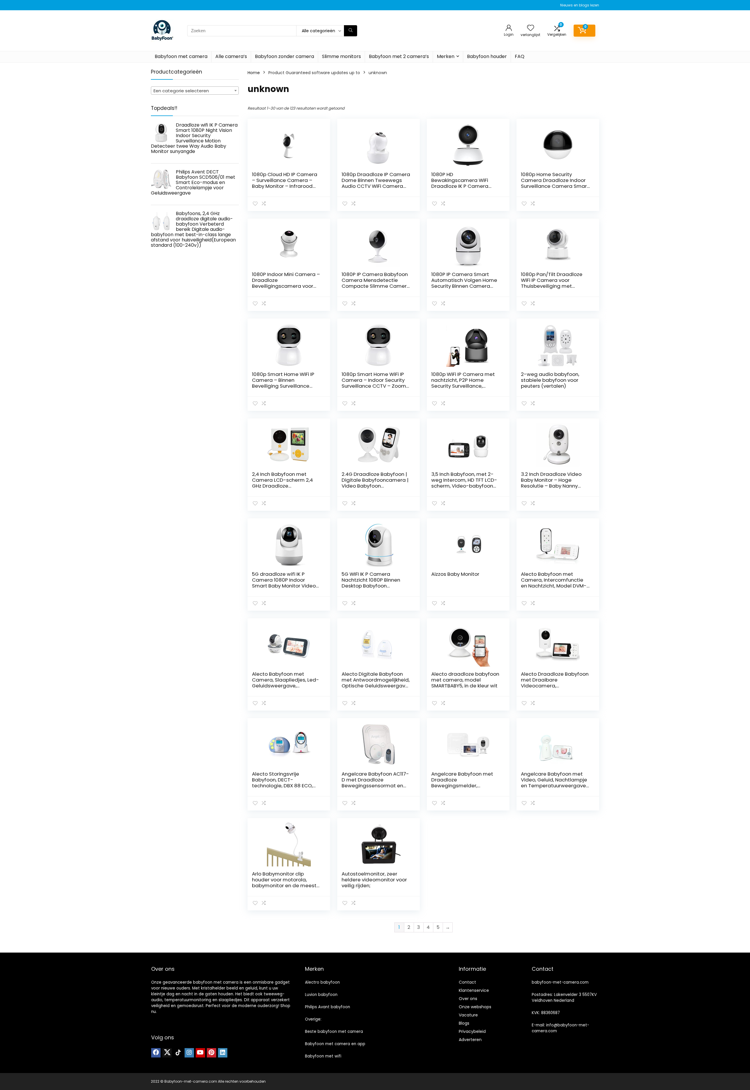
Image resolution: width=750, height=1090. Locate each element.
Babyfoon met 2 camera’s (399, 56)
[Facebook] (156, 1052)
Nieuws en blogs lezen (579, 5)
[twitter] (167, 1052)
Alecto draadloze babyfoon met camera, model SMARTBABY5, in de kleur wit (465, 679)
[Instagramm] (189, 1052)
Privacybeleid (472, 1031)
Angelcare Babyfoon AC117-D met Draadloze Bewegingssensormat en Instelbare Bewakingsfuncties (375, 785)
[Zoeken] (350, 30)
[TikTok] (178, 1052)
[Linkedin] (222, 1052)
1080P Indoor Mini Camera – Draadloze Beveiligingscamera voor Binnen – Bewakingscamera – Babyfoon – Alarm (286, 286)
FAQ (519, 56)
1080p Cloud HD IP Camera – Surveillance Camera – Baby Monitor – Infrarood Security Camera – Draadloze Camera (284, 186)
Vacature (468, 1015)
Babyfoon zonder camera (284, 56)
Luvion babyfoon (321, 994)
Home (254, 73)
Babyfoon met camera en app (335, 1044)
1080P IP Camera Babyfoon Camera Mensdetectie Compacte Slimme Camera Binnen (376, 283)
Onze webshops (475, 1007)
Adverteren (470, 1040)
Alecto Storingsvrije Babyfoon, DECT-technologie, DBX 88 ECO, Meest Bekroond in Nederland (282, 785)
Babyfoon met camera (181, 56)
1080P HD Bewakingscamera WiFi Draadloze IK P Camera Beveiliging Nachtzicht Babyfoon (459, 186)
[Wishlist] (530, 28)
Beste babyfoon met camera (334, 1031)
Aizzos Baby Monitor (455, 574)
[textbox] (194, 91)
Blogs (464, 1023)
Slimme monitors (341, 56)
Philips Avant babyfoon (327, 1007)
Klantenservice (474, 990)
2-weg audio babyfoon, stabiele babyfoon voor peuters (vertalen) (550, 380)
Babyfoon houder (487, 56)
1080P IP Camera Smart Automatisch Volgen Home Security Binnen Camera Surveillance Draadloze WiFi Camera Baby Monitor (464, 286)
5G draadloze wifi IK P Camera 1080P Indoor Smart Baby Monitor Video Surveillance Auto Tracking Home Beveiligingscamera (284, 585)
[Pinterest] (211, 1052)
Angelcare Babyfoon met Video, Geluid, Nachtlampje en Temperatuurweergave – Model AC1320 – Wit (554, 782)
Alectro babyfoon (322, 982)
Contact (467, 982)
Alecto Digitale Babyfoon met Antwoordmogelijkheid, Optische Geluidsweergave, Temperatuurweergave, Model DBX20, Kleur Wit (376, 685)
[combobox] (195, 90)
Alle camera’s (231, 56)
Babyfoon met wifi (323, 1056)
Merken (445, 56)
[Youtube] (200, 1052)
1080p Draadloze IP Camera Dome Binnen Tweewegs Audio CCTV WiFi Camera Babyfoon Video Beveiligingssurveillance (376, 186)
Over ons (468, 999)
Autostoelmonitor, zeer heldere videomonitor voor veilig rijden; (374, 879)
